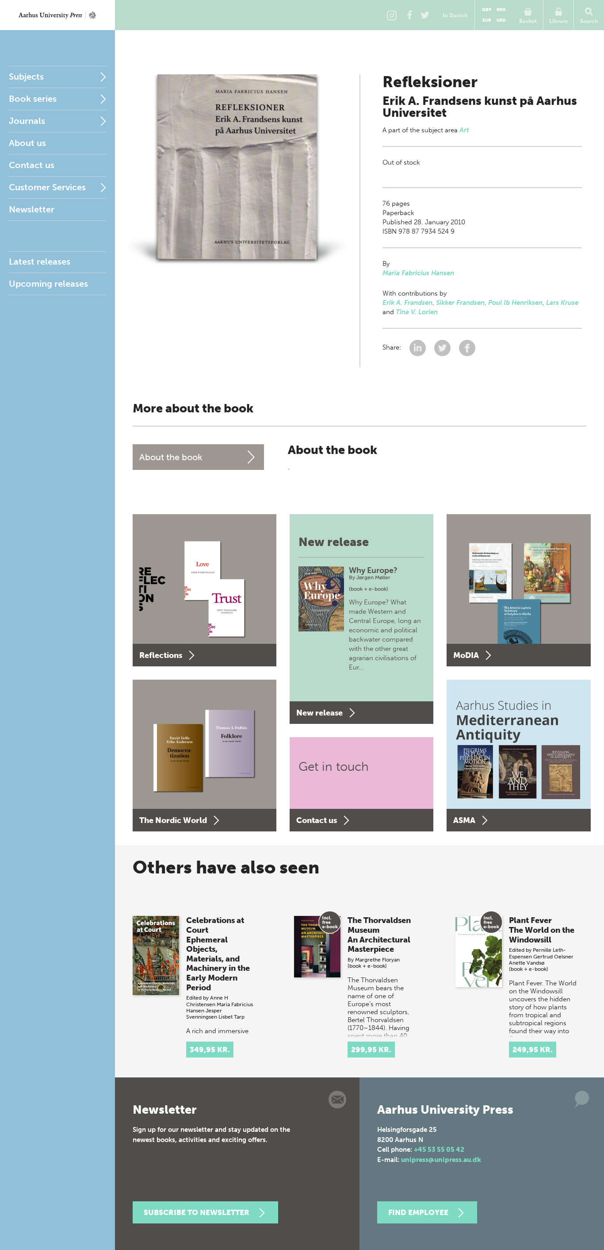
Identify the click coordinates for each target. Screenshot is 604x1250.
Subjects (26, 76)
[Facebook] (409, 15)
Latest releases (39, 261)
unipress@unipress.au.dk (441, 1160)
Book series (33, 98)
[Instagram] (392, 15)
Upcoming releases (48, 283)
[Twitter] (425, 15)
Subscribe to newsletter (196, 1212)
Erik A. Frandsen (407, 303)
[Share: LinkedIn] (418, 347)
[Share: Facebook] (467, 347)
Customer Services (47, 187)
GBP (486, 9)
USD (501, 20)
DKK (501, 9)
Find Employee (418, 1212)
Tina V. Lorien (417, 312)
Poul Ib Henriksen (515, 303)
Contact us (31, 165)
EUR (486, 20)
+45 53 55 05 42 (439, 1150)
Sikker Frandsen (460, 303)
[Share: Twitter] (443, 347)
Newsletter (31, 209)
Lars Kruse (562, 303)
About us (27, 143)
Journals (27, 120)
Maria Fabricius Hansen (418, 273)
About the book (171, 457)
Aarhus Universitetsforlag (57, 15)
